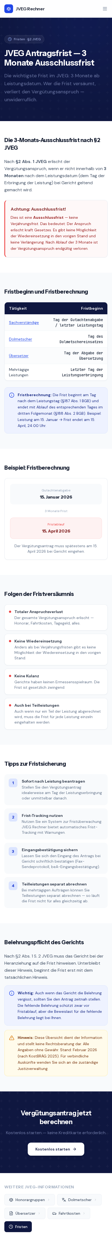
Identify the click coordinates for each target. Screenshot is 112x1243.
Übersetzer (19, 355)
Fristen (21, 1226)
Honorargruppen (30, 1199)
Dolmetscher (20, 339)
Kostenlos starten (52, 1149)
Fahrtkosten (69, 1213)
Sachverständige (24, 322)
